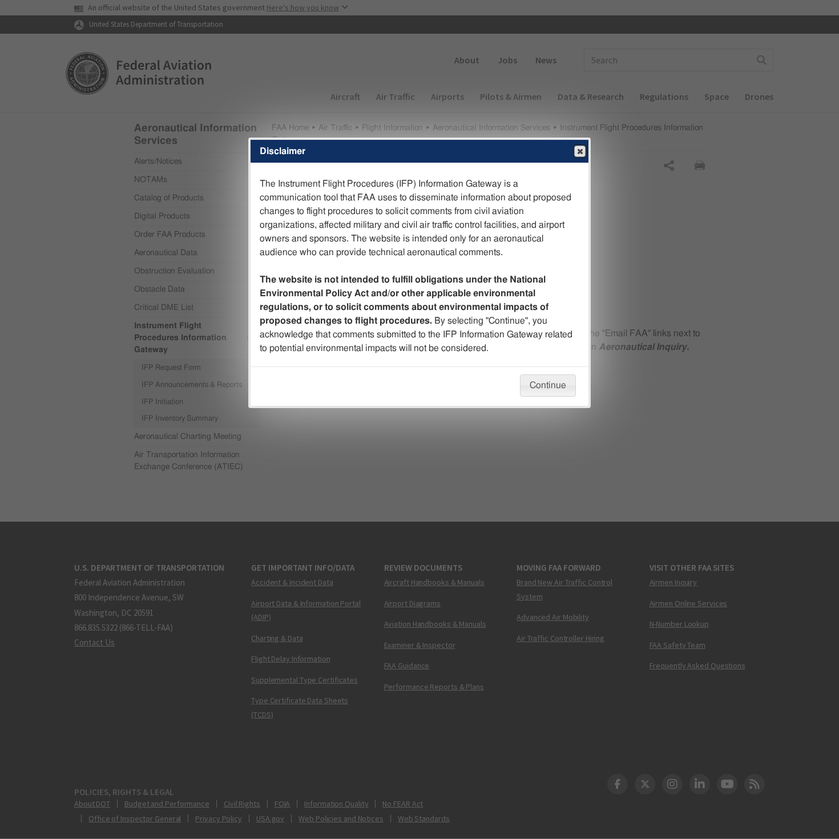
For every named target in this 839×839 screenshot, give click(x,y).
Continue (548, 385)
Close (580, 151)
